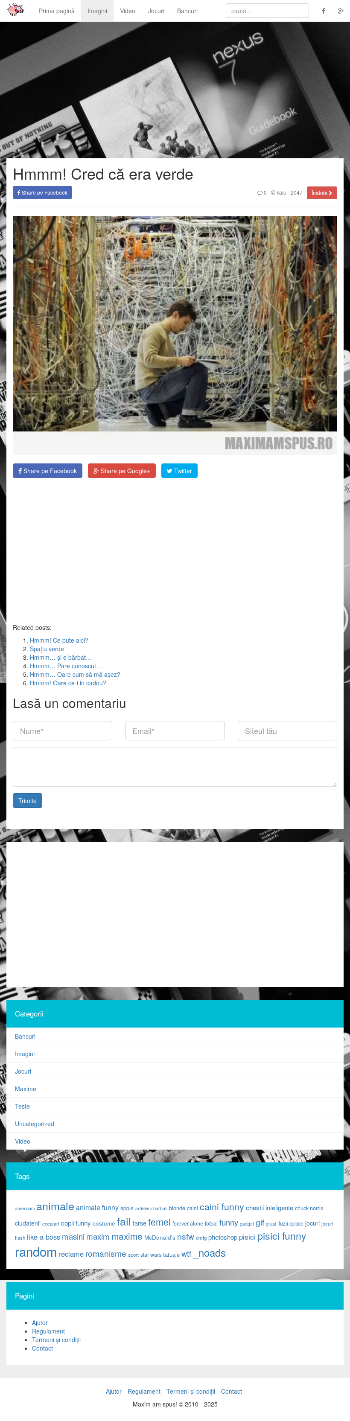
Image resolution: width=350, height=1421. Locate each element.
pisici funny (281, 1235)
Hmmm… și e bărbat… (61, 657)
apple (127, 1207)
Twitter (182, 470)
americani (25, 1208)
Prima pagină (57, 10)
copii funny (76, 1222)
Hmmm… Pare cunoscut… (66, 665)
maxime (127, 1235)
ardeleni (143, 1208)
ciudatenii (28, 1223)
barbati (160, 1208)
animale (55, 1205)
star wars (150, 1254)
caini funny (222, 1206)
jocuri (312, 1223)
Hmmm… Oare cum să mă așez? (75, 674)
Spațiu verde (47, 648)
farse (139, 1223)
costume (104, 1223)
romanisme (105, 1253)
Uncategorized (34, 1123)
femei (159, 1221)
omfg (201, 1237)
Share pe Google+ (124, 470)
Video (127, 10)
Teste (22, 1106)
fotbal (211, 1223)
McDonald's (159, 1237)
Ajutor (40, 1322)
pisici (247, 1236)
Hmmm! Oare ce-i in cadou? (68, 682)
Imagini (97, 10)
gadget (247, 1223)
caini (192, 1207)
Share (49, 470)
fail (124, 1221)
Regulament (48, 1331)
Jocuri (156, 10)
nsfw (185, 1236)
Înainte (320, 192)
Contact (42, 1348)
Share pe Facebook (43, 192)
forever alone (187, 1223)
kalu (280, 192)
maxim (98, 1236)
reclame (71, 1254)
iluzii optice (290, 1223)
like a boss (43, 1237)
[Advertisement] (175, 550)
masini (73, 1236)
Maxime (25, 1088)
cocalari (50, 1223)
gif (260, 1222)
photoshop (222, 1236)
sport (133, 1254)
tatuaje (171, 1254)
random (36, 1251)
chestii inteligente (269, 1207)
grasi (271, 1223)
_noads (209, 1252)
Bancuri (187, 10)
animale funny (97, 1207)
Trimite (27, 800)
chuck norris (309, 1208)
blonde (177, 1208)
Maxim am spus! (12, 10)
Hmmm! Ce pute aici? (59, 640)
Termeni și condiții (56, 1339)
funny (228, 1222)
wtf (186, 1253)
